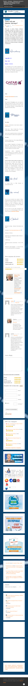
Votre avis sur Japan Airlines (13, 429)
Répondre (17, 302)
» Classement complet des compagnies (13, 447)
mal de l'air (14, 665)
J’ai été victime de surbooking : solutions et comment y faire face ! (14, 596)
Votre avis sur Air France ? (12, 611)
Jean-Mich (8, 563)
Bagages (7, 125)
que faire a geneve (19, 667)
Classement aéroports (18, 1)
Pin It (7, 26)
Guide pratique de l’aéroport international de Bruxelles (13, 573)
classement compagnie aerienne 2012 (13, 667)
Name (19, 390)
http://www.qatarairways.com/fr (15, 230)
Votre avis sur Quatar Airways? (14, 438)
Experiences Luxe (9, 565)
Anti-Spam (20, 404)
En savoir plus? (17, 288)
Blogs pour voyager (8, 4)
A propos (10, 1)
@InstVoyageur (17, 292)
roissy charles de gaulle (12, 666)
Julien (12, 301)
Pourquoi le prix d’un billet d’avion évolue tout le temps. (13, 606)
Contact (5, 1)
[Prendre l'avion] (14, 12)
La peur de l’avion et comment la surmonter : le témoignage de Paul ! (14, 567)
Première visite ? (19, 476)
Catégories (7, 584)
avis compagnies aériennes (18, 25)
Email (19, 395)
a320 (6, 665)
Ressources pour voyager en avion (12, 3)
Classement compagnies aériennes (12, 2)
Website (19, 399)
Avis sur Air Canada (12, 433)
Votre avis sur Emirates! (12, 443)
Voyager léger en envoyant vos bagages (14, 576)
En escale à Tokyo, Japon (17, 563)
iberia (6, 669)
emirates (9, 665)
